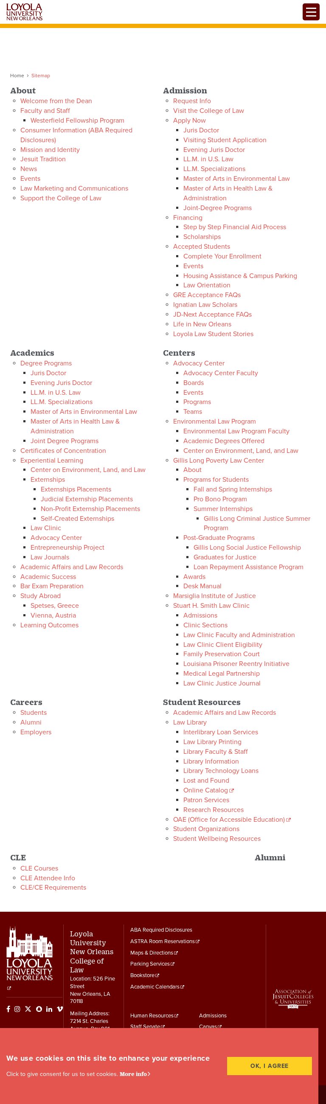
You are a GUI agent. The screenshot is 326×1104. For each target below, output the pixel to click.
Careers (26, 701)
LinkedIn (49, 1009)
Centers (179, 352)
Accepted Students (201, 246)
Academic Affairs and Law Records (71, 567)
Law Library (190, 722)
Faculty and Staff (45, 111)
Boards (193, 383)
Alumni (31, 722)
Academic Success (48, 577)
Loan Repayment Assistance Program (249, 567)
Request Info (192, 101)
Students (33, 712)
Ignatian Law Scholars (205, 305)
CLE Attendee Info (47, 878)
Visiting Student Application (225, 140)
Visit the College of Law (208, 111)
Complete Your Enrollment (222, 256)
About (23, 90)
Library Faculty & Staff (215, 751)
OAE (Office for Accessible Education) (229, 819)
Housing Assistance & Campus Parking (240, 276)
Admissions (200, 615)
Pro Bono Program (220, 499)
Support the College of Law (60, 198)
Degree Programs (46, 363)
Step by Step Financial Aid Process (234, 227)
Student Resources (202, 701)
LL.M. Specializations (214, 169)
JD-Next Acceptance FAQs (212, 314)
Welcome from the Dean (56, 101)
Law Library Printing (212, 742)
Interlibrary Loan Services (220, 732)
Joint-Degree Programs (217, 208)
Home (17, 76)
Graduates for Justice (225, 557)
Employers (35, 732)
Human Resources (152, 1015)
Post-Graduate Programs (219, 538)
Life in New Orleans (202, 324)
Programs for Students (216, 479)
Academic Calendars (155, 986)
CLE (18, 857)
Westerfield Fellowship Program (77, 120)
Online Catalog (205, 790)
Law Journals (50, 557)
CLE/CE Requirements (53, 887)
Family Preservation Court (221, 654)
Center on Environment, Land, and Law (88, 470)
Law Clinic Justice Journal (222, 683)
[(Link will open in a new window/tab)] (9, 988)
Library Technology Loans (221, 771)
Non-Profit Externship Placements (90, 509)
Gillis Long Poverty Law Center (218, 460)
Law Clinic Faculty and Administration (239, 635)
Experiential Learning (51, 460)
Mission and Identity (50, 150)
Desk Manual (202, 586)
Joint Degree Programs (64, 441)
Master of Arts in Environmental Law (236, 178)
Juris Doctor (201, 130)
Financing (187, 217)
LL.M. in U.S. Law (208, 159)
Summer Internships (223, 509)
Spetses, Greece (55, 605)
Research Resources (213, 810)
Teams (192, 411)
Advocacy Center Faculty (220, 373)
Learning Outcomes (49, 625)
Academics (32, 352)
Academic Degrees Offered (223, 441)
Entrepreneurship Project (67, 547)
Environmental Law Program (214, 421)
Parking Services (150, 964)
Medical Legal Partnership (221, 673)
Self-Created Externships (77, 518)
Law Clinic (46, 528)
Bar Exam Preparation (52, 586)
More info (133, 1074)
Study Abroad (40, 596)
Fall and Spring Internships (233, 489)
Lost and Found (206, 780)
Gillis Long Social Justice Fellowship (247, 547)
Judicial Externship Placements (87, 499)
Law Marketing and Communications (74, 188)
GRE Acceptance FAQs (207, 295)
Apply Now (189, 120)
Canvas (208, 1026)
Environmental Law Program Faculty (236, 431)
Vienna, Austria (53, 615)
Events (30, 178)
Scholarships (202, 237)
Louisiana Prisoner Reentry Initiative (236, 664)
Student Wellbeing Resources (217, 838)
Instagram (17, 1009)
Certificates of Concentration (63, 451)
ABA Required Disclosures (161, 930)
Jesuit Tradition (43, 159)
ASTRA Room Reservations (162, 941)
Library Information (211, 761)
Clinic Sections (205, 625)
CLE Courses (39, 868)
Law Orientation (206, 285)
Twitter (28, 1009)
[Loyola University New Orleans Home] (24, 12)
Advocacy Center (56, 538)
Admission (185, 90)
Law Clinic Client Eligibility (222, 644)
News (28, 169)
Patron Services (206, 800)
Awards (194, 577)
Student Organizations (206, 829)
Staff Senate (145, 1026)
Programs (197, 402)
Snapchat (39, 1009)
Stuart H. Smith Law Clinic (211, 605)
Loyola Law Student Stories (213, 334)
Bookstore (142, 975)
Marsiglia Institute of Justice (214, 596)
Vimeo (59, 1009)
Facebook (8, 1009)
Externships (48, 479)
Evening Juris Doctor (214, 150)
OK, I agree (269, 1066)
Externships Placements (76, 489)
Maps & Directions (151, 952)
